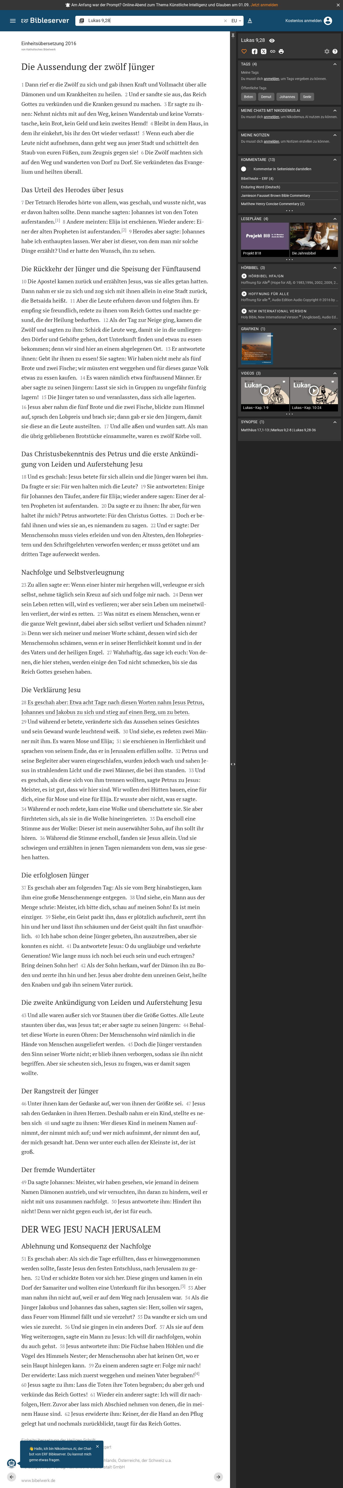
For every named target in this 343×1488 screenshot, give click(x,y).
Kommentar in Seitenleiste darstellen (282, 169)
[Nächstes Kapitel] (218, 1476)
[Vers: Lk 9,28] (272, 41)
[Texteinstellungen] (250, 21)
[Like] (244, 51)
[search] (155, 20)
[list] (289, 191)
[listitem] (289, 178)
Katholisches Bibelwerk (41, 49)
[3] (183, 1286)
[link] (289, 430)
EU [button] (234, 20)
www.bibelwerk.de (38, 1480)
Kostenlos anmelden (303, 20)
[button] (338, 5)
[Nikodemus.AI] (11, 1463)
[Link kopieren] (273, 51)
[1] (57, 220)
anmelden (271, 79)
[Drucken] (281, 51)
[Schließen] (97, 1446)
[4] (197, 1373)
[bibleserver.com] (45, 21)
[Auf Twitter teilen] (264, 51)
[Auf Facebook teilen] (255, 51)
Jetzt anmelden (264, 5)
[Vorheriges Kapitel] (11, 1476)
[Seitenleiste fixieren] (233, 35)
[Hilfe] (335, 51)
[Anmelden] (328, 21)
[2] (124, 230)
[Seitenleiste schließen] (233, 764)
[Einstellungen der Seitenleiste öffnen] (327, 51)
